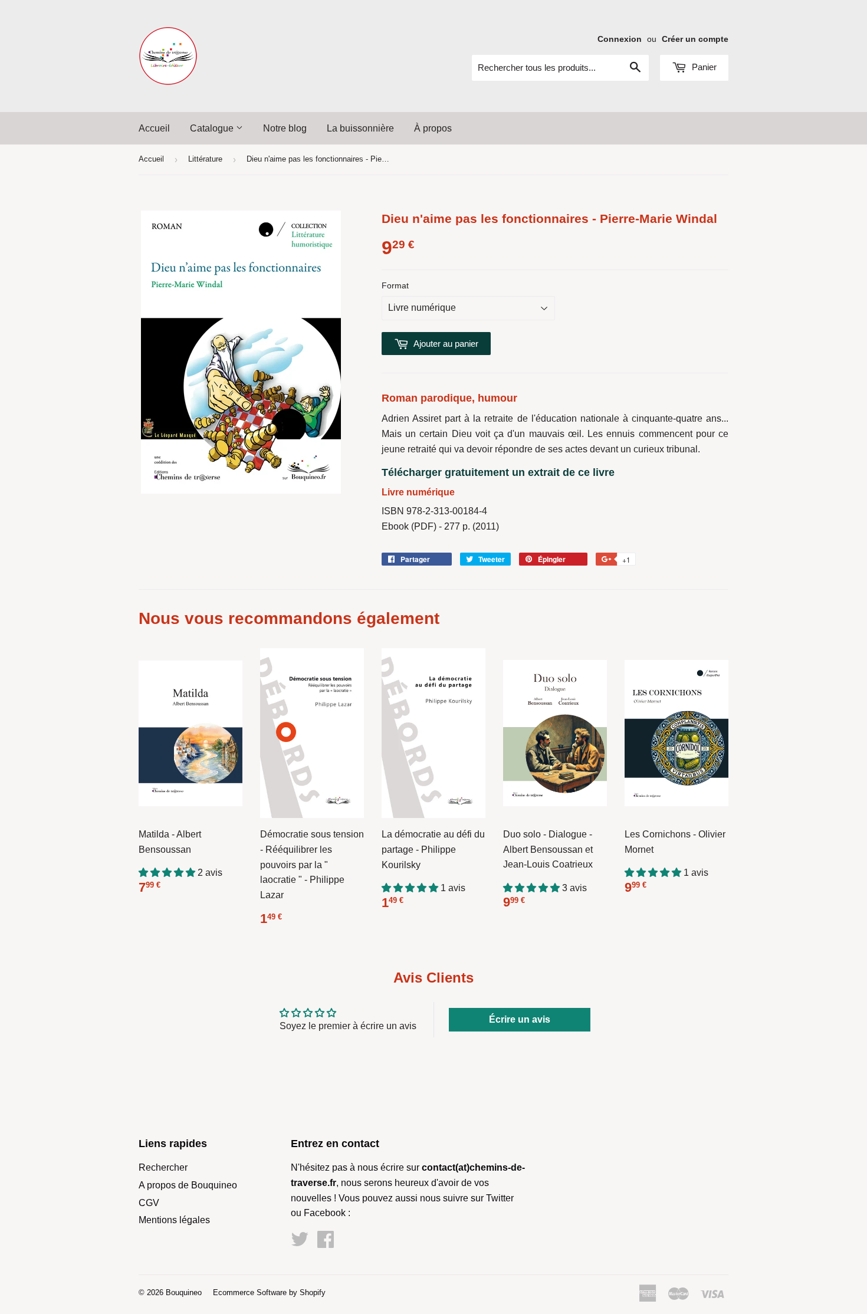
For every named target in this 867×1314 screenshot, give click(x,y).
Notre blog (285, 128)
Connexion (619, 39)
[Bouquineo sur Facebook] (325, 1243)
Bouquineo (184, 1292)
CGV (149, 1203)
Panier (703, 67)
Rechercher (163, 1167)
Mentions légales (174, 1220)
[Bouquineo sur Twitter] (299, 1243)
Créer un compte (695, 39)
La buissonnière (360, 128)
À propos (433, 128)
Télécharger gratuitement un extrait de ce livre (498, 472)
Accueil (154, 128)
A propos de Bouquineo (188, 1185)
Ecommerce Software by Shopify (269, 1292)
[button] (168, 873)
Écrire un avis (519, 1019)
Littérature (205, 159)
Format (395, 285)
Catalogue (213, 128)
